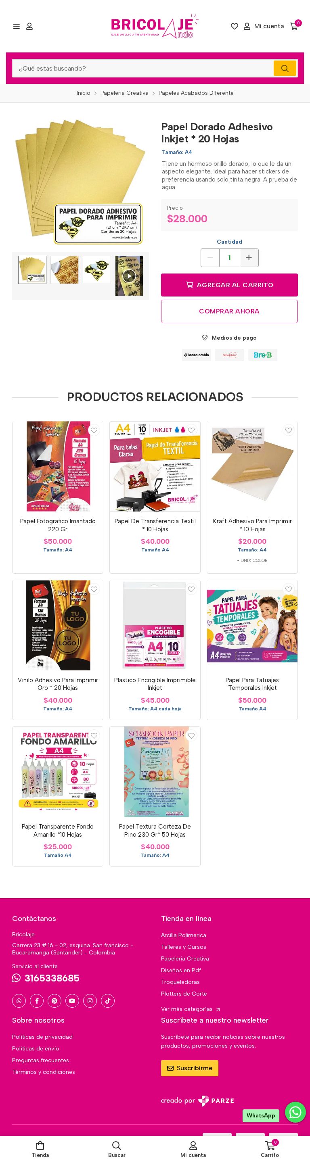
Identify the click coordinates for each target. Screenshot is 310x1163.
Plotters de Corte (184, 993)
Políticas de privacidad (42, 1037)
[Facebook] (37, 1001)
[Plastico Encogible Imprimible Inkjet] (155, 625)
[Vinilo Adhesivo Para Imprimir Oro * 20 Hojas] (58, 625)
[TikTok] (108, 1001)
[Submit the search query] (285, 68)
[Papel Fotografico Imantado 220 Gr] (58, 466)
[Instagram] (90, 1001)
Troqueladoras (180, 982)
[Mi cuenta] (29, 26)
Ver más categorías (187, 1009)
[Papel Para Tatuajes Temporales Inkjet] (252, 625)
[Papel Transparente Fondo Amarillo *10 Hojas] (58, 772)
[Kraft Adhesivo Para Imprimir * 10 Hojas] (252, 466)
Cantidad (229, 241)
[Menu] (16, 26)
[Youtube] (72, 1001)
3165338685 (52, 978)
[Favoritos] (234, 26)
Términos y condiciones (43, 1072)
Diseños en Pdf (181, 970)
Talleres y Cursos (183, 947)
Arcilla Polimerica (183, 935)
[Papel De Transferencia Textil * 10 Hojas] (155, 466)
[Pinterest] (54, 1001)
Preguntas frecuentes (40, 1060)
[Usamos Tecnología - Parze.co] (197, 1101)
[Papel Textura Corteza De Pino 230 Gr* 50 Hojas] (155, 772)
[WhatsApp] (19, 1001)
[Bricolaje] (155, 26)
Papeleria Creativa (185, 958)
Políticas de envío (35, 1048)
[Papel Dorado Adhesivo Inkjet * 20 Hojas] (80, 183)
